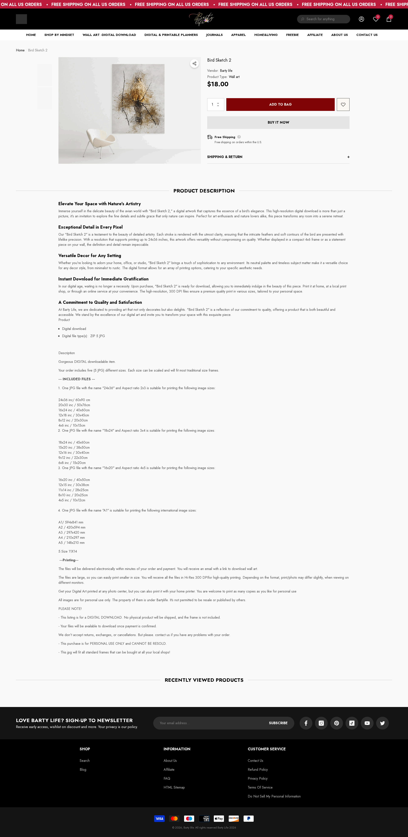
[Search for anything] (323, 19)
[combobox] (328, 19)
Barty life (226, 70)
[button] (389, 19)
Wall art (234, 76)
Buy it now (278, 122)
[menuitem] (21, 19)
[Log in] (361, 19)
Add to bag (280, 104)
